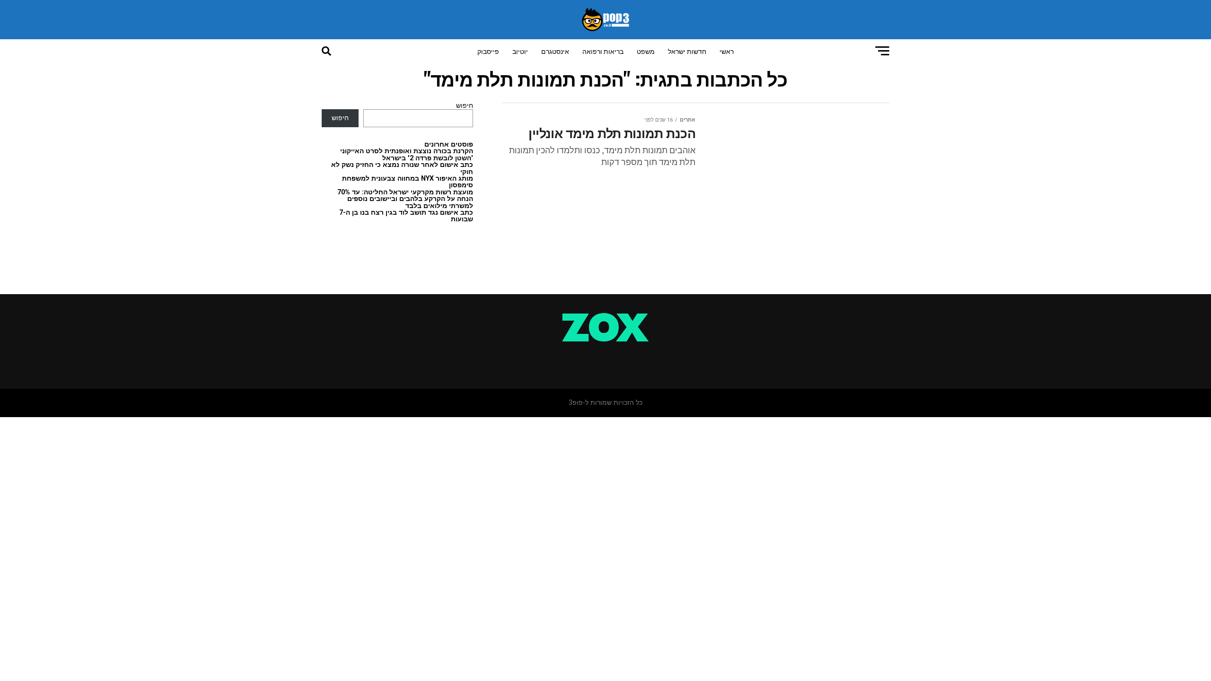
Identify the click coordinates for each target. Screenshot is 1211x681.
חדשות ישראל (687, 51)
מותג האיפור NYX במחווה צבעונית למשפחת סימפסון (407, 182)
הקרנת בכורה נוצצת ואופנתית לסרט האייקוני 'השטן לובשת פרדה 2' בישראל (406, 154)
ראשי (727, 51)
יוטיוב (520, 51)
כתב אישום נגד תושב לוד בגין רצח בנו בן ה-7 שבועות (406, 216)
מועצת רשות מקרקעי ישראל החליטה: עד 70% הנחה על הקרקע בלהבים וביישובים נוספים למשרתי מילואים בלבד (405, 199)
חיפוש (464, 106)
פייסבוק (488, 51)
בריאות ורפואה (602, 51)
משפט (646, 51)
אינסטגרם (555, 51)
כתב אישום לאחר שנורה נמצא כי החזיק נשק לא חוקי (402, 168)
